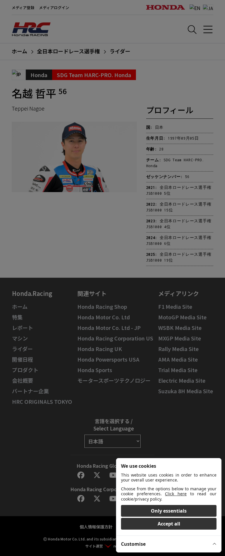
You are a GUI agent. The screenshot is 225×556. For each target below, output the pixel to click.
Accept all (169, 524)
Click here (176, 493)
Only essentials (169, 511)
